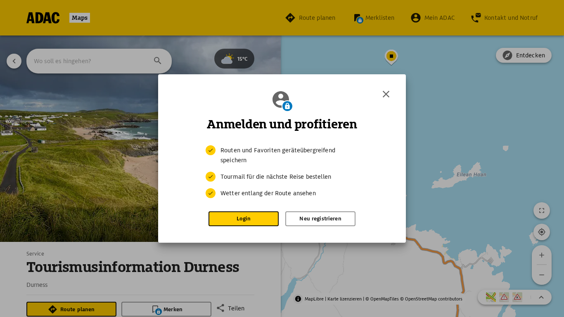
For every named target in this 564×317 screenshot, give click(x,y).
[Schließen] (386, 94)
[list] (282, 171)
